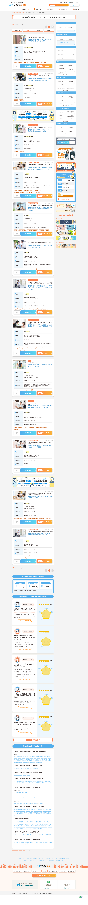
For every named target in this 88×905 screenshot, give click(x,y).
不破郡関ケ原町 (42, 759)
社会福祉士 (21, 842)
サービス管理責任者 (40, 860)
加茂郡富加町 (19, 762)
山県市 (31, 758)
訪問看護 (42, 782)
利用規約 (44, 871)
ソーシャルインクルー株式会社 (29, 822)
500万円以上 (40, 803)
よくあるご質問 (36, 871)
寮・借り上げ (30, 809)
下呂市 (45, 758)
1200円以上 (27, 792)
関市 (61, 31)
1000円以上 (21, 792)
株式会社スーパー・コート (25, 828)
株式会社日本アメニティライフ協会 (41, 821)
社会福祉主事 (46, 842)
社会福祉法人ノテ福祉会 (37, 828)
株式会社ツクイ (30, 821)
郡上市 (42, 758)
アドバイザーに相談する (24, 620)
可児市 (27, 758)
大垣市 (18, 756)
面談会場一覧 (38, 9)
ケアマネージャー (35, 834)
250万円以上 (16, 803)
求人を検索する (51, 9)
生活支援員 (57, 860)
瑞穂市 (35, 758)
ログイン (74, 5)
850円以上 (16, 792)
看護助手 (29, 834)
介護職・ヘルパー (17, 834)
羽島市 (44, 756)
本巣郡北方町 (44, 760)
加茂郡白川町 (32, 762)
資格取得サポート (23, 812)
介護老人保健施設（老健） (19, 781)
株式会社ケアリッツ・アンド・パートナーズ (34, 824)
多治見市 (26, 756)
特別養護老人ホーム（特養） (38, 781)
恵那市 (48, 756)
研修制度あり (30, 812)
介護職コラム (62, 871)
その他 (28, 775)
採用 (38, 893)
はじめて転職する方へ (66, 199)
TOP (13, 9)
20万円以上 (21, 797)
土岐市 (19, 758)
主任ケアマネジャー (50, 858)
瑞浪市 (41, 756)
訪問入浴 (38, 782)
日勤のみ (49, 811)
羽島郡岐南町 (16, 759)
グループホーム (32, 782)
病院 (15, 775)
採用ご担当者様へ (17, 871)
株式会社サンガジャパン (20, 827)
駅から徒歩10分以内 (18, 809)
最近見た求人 (77, 9)
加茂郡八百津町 (26, 762)
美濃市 (37, 756)
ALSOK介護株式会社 (20, 824)
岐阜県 (25, 604)
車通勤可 (24, 809)
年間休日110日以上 (38, 811)
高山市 (22, 756)
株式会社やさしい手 (28, 825)
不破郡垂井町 (35, 759)
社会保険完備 (37, 813)
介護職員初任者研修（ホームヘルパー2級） (33, 842)
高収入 (32, 811)
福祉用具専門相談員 (49, 860)
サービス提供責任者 (44, 834)
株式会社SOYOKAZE (40, 822)
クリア (72, 142)
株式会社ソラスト (19, 825)
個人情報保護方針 (49, 893)
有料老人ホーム (28, 781)
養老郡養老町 (29, 759)
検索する (63, 142)
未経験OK (18, 811)
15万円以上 (16, 797)
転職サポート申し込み (44, 875)
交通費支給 (43, 813)
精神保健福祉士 (29, 843)
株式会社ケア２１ (36, 825)
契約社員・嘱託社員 (25, 768)
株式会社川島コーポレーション (32, 827)
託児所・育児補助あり (20, 813)
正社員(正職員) (17, 768)
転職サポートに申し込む (58, 5)
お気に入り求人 (64, 9)
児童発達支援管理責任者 (29, 860)
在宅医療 (24, 775)
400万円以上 (34, 803)
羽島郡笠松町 (22, 759)
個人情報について (53, 871)
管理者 (62, 860)
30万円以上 (32, 797)
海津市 (49, 758)
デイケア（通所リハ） (23, 782)
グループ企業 (42, 893)
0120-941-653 (27, 885)
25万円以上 (27, 797)
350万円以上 (28, 803)
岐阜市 (15, 756)
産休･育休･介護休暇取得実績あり (40, 812)
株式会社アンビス (43, 827)
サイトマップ (27, 871)
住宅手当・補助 (37, 809)
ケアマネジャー (41, 858)
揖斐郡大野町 (31, 760)
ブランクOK (16, 812)
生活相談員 (24, 834)
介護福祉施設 (19, 775)
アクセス (25, 893)
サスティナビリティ (32, 893)
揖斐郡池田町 (38, 760)
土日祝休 (45, 811)
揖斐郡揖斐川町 (25, 760)
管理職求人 (22, 811)
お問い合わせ (71, 871)
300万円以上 (22, 803)
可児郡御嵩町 (39, 762)
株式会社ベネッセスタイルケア (20, 821)
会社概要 (20, 893)
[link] (17, 30)
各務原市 (23, 758)
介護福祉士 (16, 842)
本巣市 (38, 758)
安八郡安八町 (18, 760)
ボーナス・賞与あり (29, 813)
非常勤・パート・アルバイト (35, 768)
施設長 (67, 858)
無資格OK (28, 811)
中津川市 (33, 756)
